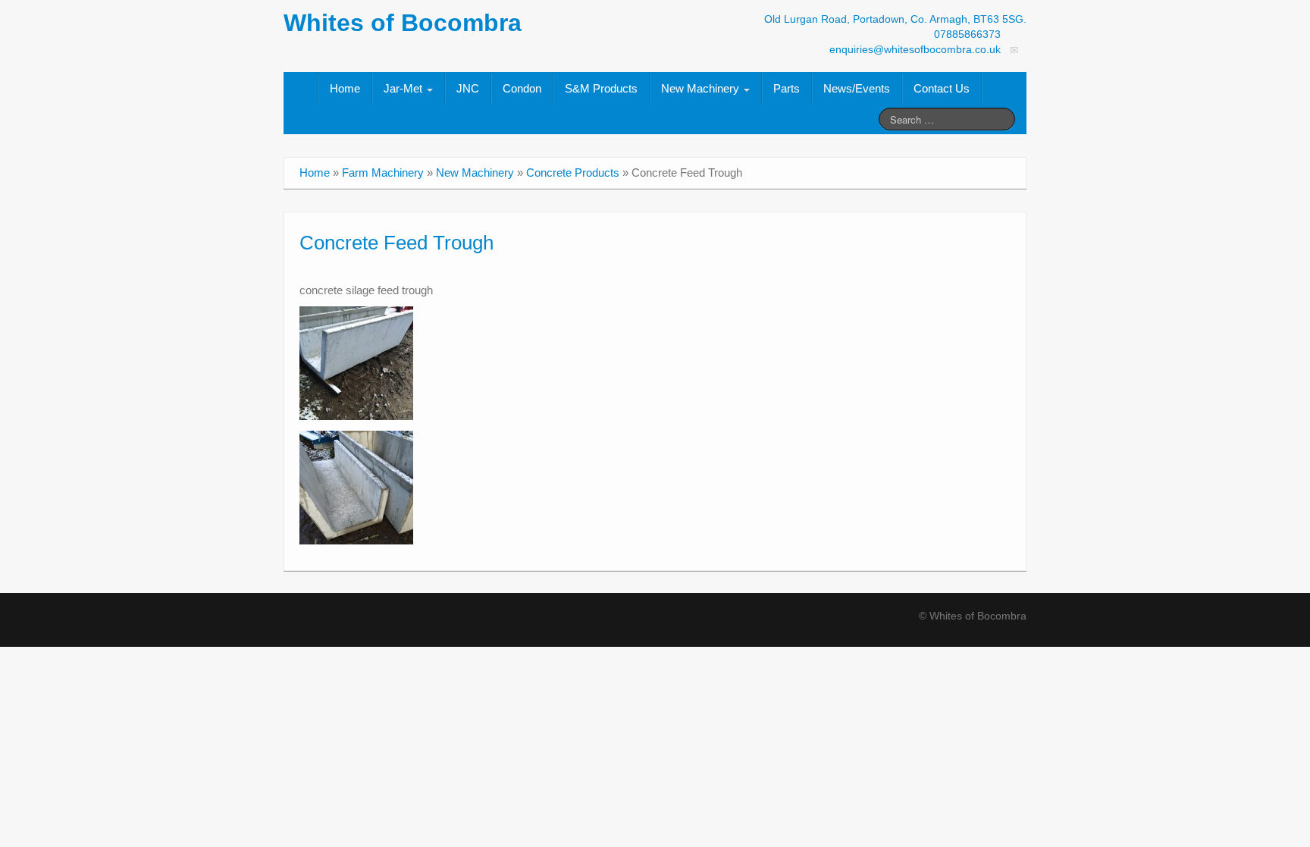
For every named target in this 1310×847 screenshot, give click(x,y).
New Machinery (701, 88)
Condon (522, 88)
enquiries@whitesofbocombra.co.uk (915, 49)
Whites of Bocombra (403, 22)
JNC (467, 88)
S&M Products (601, 88)
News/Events (856, 88)
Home (345, 88)
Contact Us (942, 88)
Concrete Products (572, 172)
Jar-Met (404, 88)
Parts (786, 88)
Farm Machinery (383, 172)
